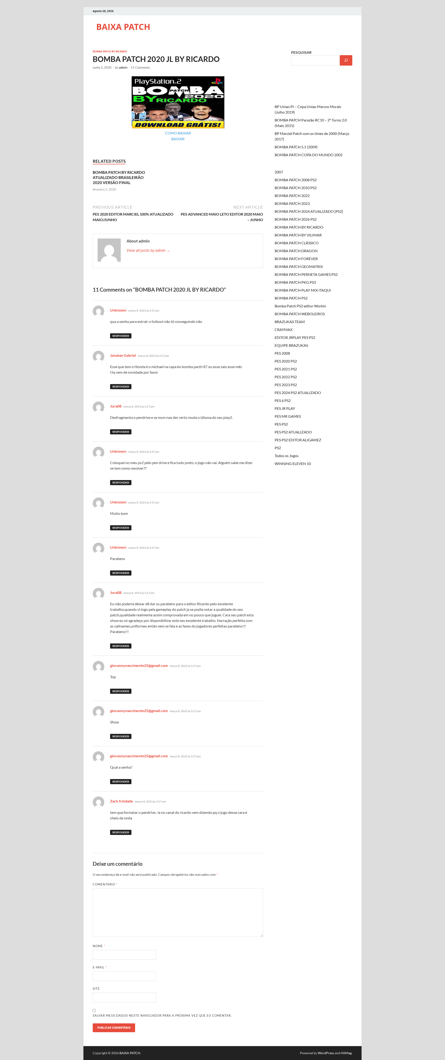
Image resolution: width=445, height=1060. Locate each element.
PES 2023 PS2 (286, 384)
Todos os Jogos (287, 455)
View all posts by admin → (148, 250)
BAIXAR (177, 139)
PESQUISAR (301, 52)
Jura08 (115, 406)
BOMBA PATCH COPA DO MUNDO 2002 (309, 155)
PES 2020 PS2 (286, 361)
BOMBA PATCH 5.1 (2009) (296, 147)
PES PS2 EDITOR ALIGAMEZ (298, 440)
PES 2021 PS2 (286, 369)
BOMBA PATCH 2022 (292, 195)
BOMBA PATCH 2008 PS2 (296, 180)
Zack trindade (121, 801)
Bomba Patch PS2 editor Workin (300, 306)
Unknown (118, 310)
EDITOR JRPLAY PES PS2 (295, 337)
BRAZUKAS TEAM (290, 321)
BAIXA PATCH (123, 26)
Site (96, 988)
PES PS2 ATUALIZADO (293, 432)
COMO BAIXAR (178, 133)
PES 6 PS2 (283, 400)
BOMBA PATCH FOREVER (296, 258)
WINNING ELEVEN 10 (293, 463)
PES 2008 (282, 353)
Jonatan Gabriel (123, 355)
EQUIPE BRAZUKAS (291, 345)
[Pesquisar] (346, 60)
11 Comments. (140, 67)
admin (123, 67)
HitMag (346, 1053)
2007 (279, 172)
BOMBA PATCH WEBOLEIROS (300, 314)
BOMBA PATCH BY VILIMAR (298, 235)
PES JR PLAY (285, 408)
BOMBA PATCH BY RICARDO (110, 51)
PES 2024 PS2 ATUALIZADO (298, 392)
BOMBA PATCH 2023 (292, 203)
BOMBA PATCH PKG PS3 (295, 282)
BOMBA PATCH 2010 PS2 (296, 187)
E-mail (100, 967)
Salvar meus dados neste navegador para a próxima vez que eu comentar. (162, 1015)
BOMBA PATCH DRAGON (296, 250)
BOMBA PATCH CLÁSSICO (297, 243)
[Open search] (349, 45)
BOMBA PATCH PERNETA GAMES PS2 (306, 274)
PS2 (278, 448)
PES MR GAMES (288, 416)
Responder (120, 335)
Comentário (105, 884)
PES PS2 (281, 424)
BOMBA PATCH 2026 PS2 (296, 219)
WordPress (326, 1053)
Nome (99, 946)
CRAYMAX (283, 329)
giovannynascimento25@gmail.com (139, 665)
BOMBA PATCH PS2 (291, 298)
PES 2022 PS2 (286, 377)
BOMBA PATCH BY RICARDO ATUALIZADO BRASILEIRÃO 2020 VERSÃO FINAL (119, 177)
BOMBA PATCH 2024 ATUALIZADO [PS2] (309, 211)
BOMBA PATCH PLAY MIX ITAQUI (303, 290)
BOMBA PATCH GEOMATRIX (299, 266)
